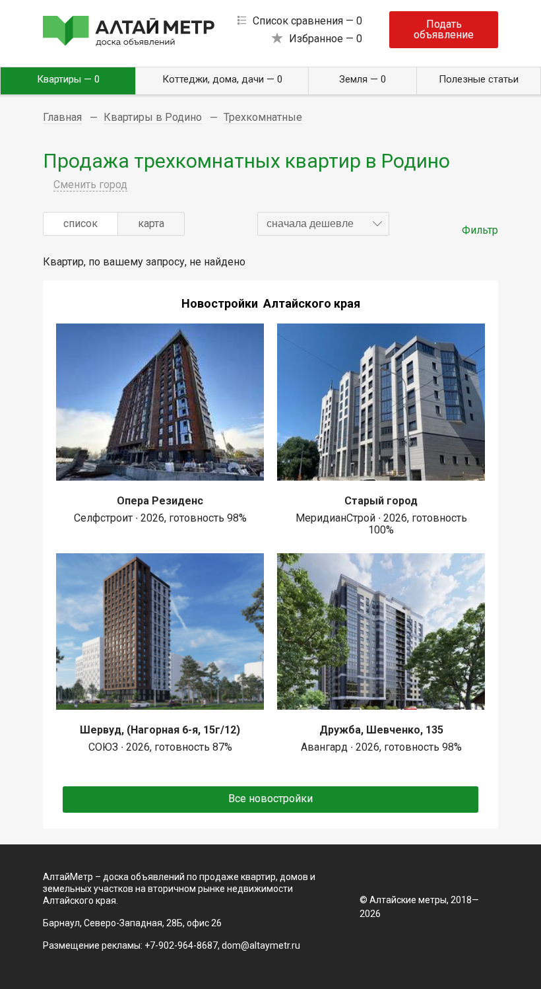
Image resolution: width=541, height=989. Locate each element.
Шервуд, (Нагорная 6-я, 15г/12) (160, 730)
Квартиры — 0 (68, 79)
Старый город (381, 500)
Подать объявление (444, 29)
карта (151, 223)
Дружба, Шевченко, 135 (381, 730)
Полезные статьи (479, 79)
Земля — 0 (362, 79)
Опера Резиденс (160, 500)
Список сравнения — (307, 21)
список (80, 223)
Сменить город (90, 184)
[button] (323, 224)
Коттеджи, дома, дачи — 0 (222, 79)
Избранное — (325, 38)
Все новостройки (270, 798)
